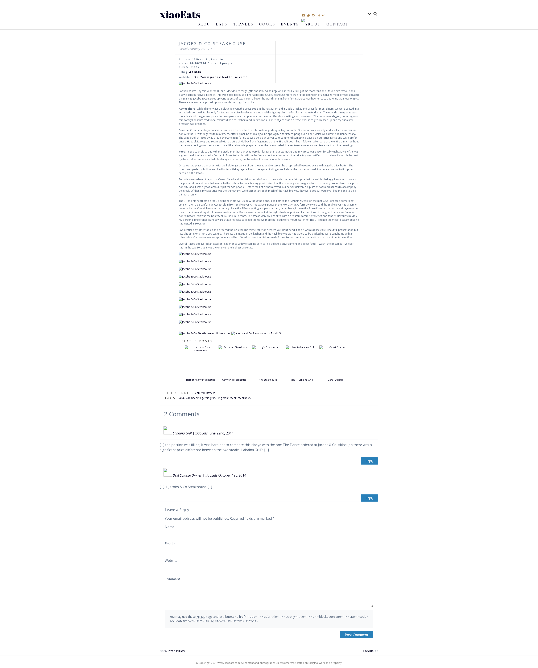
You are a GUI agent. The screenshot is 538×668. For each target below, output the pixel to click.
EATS (221, 24)
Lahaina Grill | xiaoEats (190, 433)
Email (170, 543)
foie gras (210, 398)
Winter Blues (174, 651)
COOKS (267, 24)
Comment (172, 579)
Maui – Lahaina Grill (302, 379)
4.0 (188, 398)
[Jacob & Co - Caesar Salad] (269, 277)
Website (171, 560)
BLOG (204, 24)
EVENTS (290, 24)
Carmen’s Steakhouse (234, 379)
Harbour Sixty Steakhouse (200, 379)
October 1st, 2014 (232, 475)
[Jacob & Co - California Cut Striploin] (269, 307)
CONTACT (337, 24)
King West (222, 398)
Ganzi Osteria (335, 379)
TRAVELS (243, 24)
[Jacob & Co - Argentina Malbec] (269, 261)
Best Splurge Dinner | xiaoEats (195, 475)
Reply (369, 461)
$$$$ (181, 398)
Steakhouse (245, 398)
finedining (197, 398)
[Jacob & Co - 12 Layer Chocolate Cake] (269, 322)
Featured (199, 393)
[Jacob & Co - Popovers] (269, 254)
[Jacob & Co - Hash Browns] (269, 314)
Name (171, 527)
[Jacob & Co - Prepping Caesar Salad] (269, 269)
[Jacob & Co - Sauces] (269, 284)
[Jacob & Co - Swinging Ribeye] (269, 299)
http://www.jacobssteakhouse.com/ (219, 77)
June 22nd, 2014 (220, 433)
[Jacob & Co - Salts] (269, 292)
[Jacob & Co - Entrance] (269, 83)
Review (210, 393)
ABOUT (313, 24)
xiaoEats (180, 14)
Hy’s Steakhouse (268, 379)
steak (233, 398)
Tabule (368, 651)
